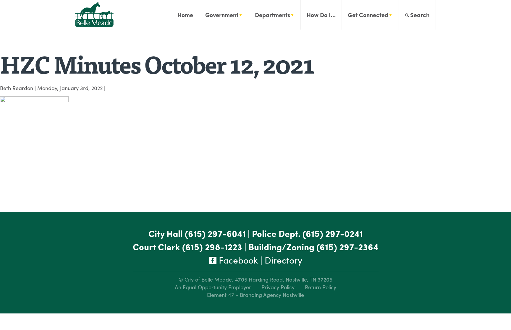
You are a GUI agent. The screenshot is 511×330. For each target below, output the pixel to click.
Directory (283, 259)
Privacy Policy (278, 287)
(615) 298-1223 (212, 246)
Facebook (237, 259)
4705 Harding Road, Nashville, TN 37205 (283, 279)
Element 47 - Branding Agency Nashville (255, 294)
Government (221, 14)
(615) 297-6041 (215, 233)
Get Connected (368, 14)
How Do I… (321, 14)
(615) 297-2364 (347, 246)
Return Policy (320, 287)
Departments (272, 14)
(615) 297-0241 (333, 233)
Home (185, 14)
